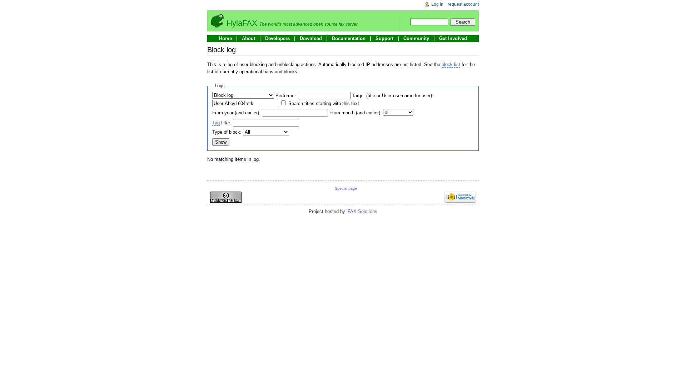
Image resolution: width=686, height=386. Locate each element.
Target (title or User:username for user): (392, 95)
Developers (277, 38)
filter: (222, 122)
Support (384, 38)
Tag (216, 122)
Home (225, 38)
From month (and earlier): (355, 112)
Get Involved (453, 38)
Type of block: (227, 132)
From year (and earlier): (236, 112)
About (248, 38)
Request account (463, 4)
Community (416, 38)
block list (451, 64)
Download (311, 38)
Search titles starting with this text (323, 103)
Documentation (349, 38)
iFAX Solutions (362, 211)
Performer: (286, 95)
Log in (437, 4)
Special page (346, 188)
